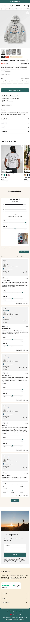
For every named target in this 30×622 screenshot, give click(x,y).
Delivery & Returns (7, 105)
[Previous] (3, 160)
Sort (18, 256)
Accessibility (21, 617)
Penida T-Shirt (4, 177)
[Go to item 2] (8, 52)
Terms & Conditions (6, 617)
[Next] (21, 160)
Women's (5, 8)
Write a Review (25, 252)
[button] (25, 64)
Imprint (25, 617)
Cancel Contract (21, 619)
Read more (7, 71)
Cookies (17, 617)
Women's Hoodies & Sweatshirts (15, 8)
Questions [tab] (10, 248)
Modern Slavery (15, 619)
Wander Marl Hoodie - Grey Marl (12, 266)
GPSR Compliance (9, 619)
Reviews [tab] (3, 248)
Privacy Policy (12, 617)
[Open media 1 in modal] (27, 12)
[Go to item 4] (19, 52)
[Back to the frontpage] (1, 8)
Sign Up (15, 554)
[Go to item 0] (3, 52)
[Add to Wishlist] (27, 60)
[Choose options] (22, 146)
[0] (25, 6)
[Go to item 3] (13, 52)
